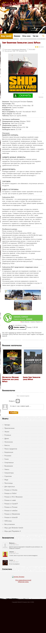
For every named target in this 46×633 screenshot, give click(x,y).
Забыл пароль (35, 28)
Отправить (13, 412)
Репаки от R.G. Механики (13, 497)
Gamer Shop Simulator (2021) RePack (31, 378)
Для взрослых (9, 486)
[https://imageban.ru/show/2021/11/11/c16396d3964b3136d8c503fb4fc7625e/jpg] (14, 299)
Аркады (7, 425)
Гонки (6, 459)
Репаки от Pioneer (10, 507)
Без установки (9, 524)
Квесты (7, 445)
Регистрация (34, 30)
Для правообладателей (23, 580)
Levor (11, 560)
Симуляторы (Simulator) (19, 49)
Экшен (6, 431)
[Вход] (18, 401)
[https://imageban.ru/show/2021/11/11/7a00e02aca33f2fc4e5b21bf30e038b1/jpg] (32, 299)
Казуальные (8, 452)
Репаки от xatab (10, 500)
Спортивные (9, 462)
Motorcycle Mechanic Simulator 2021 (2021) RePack (10, 379)
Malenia (12, 543)
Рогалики (7, 456)
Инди (6, 480)
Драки (6, 438)
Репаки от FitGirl (10, 493)
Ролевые (7, 435)
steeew (11, 552)
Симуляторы (9, 473)
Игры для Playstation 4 (12, 531)
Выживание (8, 466)
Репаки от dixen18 (10, 517)
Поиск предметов (10, 449)
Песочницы (8, 483)
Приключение (9, 428)
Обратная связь (23, 582)
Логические (8, 442)
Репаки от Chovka (10, 490)
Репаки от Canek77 (11, 504)
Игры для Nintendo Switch (13, 528)
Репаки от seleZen (10, 510)
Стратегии (8, 476)
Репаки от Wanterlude (12, 514)
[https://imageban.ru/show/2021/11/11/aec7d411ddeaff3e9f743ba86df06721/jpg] (23, 310)
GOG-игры (8, 521)
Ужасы (6, 469)
